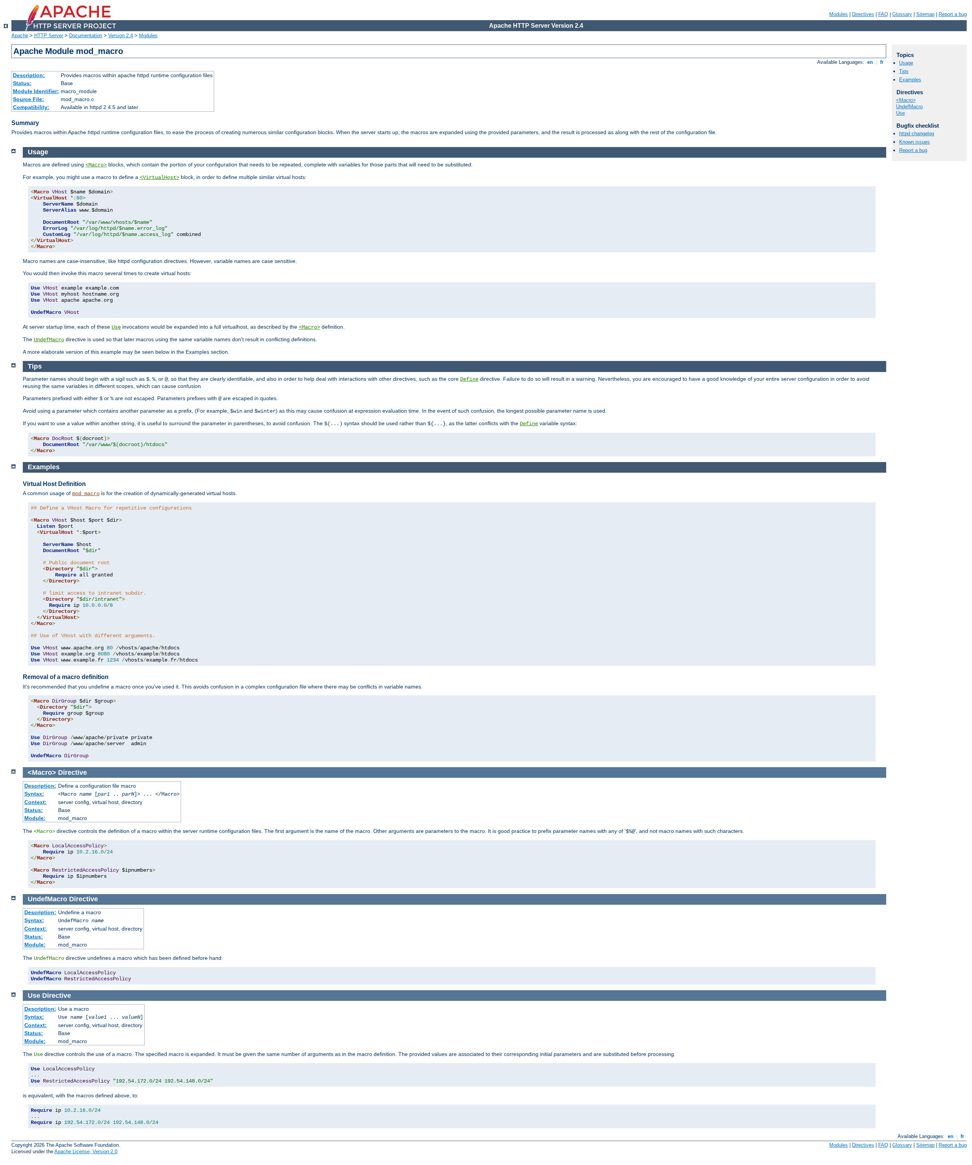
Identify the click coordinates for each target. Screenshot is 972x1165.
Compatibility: (31, 107)
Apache (19, 35)
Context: (35, 802)
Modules (838, 14)
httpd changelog (916, 133)
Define (469, 379)
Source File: (28, 99)
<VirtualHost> (159, 177)
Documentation (85, 35)
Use (116, 327)
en (870, 62)
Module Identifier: (36, 91)
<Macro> (96, 165)
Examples (910, 79)
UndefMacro (49, 340)
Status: (22, 83)
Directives (863, 14)
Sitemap (925, 14)
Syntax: (34, 794)
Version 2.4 (120, 35)
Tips (904, 71)
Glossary (902, 14)
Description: (29, 75)
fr (882, 62)
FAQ (883, 14)
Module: (35, 818)
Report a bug (953, 14)
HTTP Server (48, 35)
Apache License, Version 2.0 (85, 1151)
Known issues (914, 142)
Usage (906, 63)
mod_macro (85, 494)
